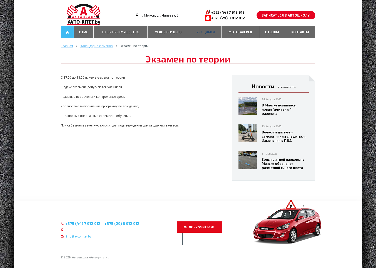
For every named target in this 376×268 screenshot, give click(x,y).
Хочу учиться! (201, 227)
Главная (67, 46)
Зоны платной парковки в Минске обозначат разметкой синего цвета (283, 163)
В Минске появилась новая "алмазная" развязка (279, 109)
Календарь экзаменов (96, 46)
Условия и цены (168, 32)
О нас (83, 32)
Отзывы (272, 32)
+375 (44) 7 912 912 (228, 12)
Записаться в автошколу (286, 15)
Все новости (286, 87)
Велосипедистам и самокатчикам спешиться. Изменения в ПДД (284, 136)
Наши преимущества (120, 32)
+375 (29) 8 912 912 (228, 18)
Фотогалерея (240, 32)
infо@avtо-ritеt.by (78, 236)
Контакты (300, 32)
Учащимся (205, 32)
